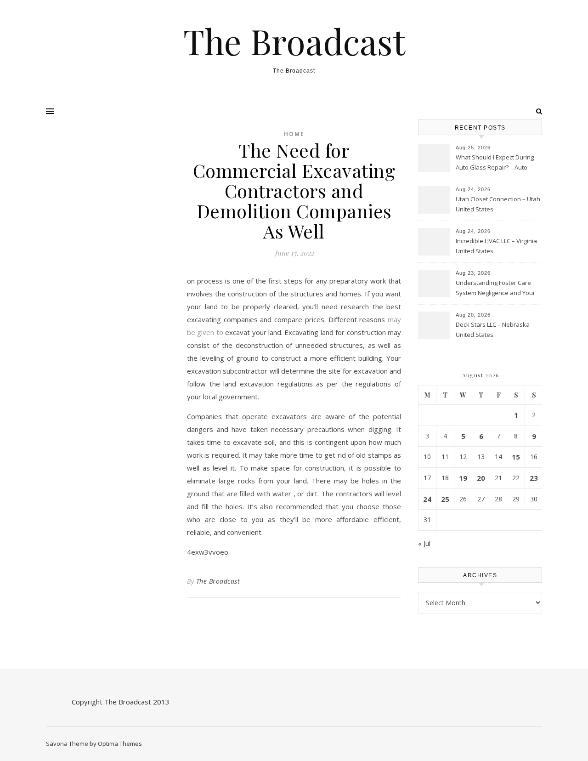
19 (463, 478)
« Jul (424, 543)
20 (481, 478)
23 (534, 478)
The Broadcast (294, 41)
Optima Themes (120, 743)
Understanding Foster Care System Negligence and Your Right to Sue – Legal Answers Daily (495, 288)
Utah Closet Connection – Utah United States (498, 204)
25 (445, 499)
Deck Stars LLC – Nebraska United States (493, 329)
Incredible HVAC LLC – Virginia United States (496, 246)
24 (427, 499)
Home (294, 134)
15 (516, 456)
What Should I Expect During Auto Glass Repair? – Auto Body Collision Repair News (495, 163)
